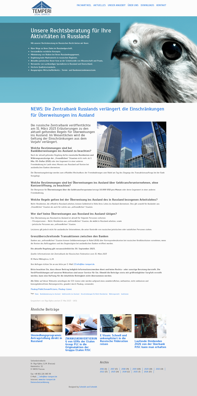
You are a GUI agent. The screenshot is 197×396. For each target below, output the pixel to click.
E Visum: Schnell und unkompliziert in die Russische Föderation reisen (114, 340)
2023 (113, 372)
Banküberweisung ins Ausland (50, 294)
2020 (146, 369)
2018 (123, 369)
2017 (112, 369)
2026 (146, 372)
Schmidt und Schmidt (88, 387)
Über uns (133, 5)
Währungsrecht (114, 294)
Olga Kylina (49, 301)
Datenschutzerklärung (40, 382)
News (37, 294)
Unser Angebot (117, 5)
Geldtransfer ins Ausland (70, 294)
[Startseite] (45, 8)
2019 (134, 369)
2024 (124, 372)
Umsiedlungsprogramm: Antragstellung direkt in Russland (46, 338)
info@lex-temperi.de (85, 264)
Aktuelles (99, 5)
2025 (136, 372)
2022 (102, 372)
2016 (102, 369)
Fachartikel (84, 5)
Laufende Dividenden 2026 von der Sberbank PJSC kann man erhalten (150, 344)
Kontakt (161, 5)
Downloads (147, 5)
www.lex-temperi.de (47, 379)
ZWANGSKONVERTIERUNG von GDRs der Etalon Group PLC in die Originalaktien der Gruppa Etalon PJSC (81, 344)
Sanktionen (124, 294)
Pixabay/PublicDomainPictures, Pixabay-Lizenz (51, 289)
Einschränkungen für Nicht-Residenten (94, 294)
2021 (158, 369)
